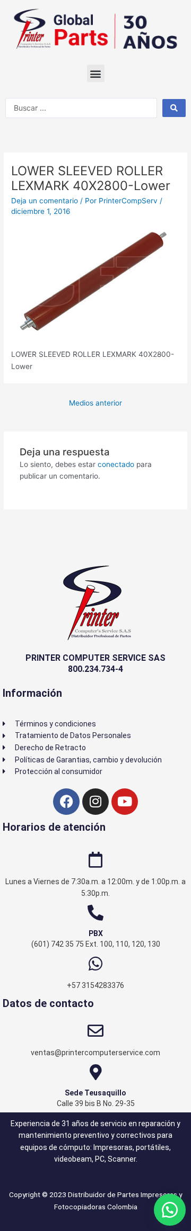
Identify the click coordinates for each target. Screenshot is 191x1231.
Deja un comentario (44, 200)
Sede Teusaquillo (95, 1093)
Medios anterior (95, 403)
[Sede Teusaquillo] (95, 1072)
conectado (116, 464)
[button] (96, 73)
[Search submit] (174, 108)
